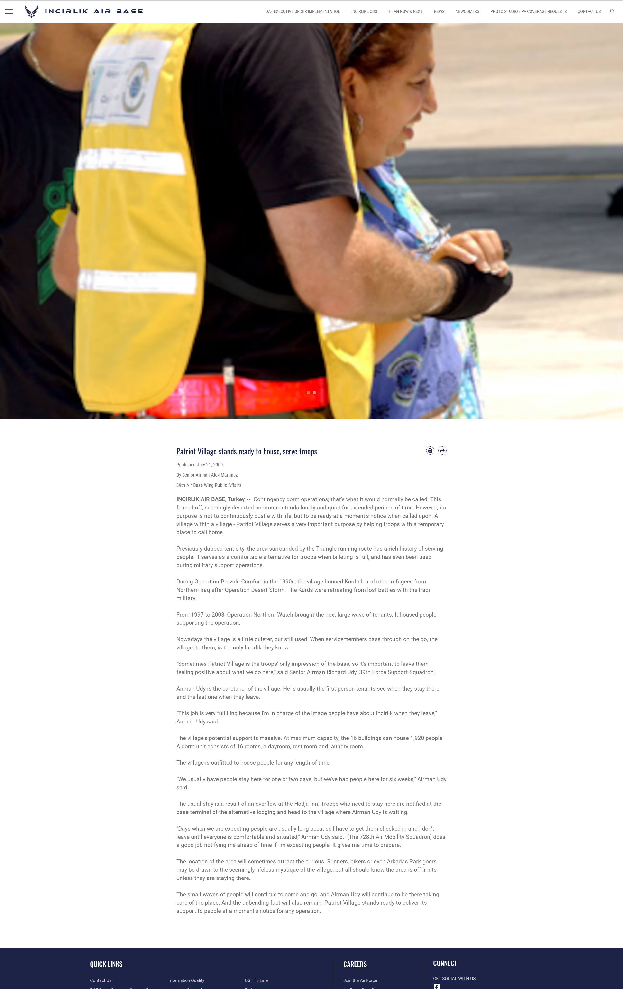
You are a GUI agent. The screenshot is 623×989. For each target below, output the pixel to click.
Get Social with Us (454, 978)
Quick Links (106, 964)
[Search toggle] (613, 11)
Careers (355, 964)
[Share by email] (442, 450)
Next (592, 221)
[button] (8, 11)
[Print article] (430, 450)
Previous (31, 221)
